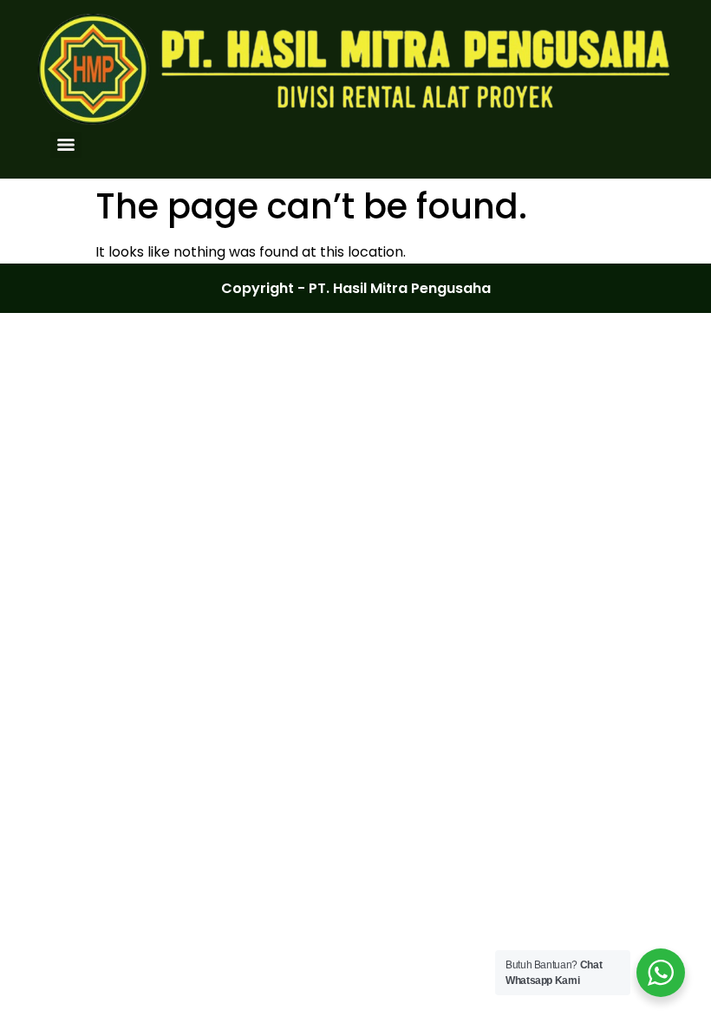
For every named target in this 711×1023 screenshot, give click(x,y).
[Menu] (66, 145)
